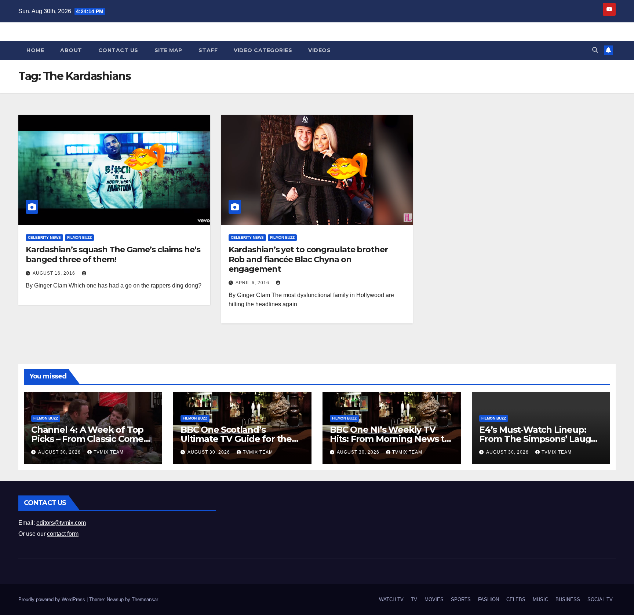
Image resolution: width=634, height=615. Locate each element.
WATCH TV (391, 599)
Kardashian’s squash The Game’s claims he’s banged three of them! (113, 254)
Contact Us (118, 50)
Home (35, 50)
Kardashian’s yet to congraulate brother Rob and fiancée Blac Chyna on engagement (308, 259)
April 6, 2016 (253, 282)
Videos (319, 50)
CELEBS (515, 599)
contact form (63, 534)
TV (414, 599)
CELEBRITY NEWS (44, 237)
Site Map (168, 50)
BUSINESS (567, 599)
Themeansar (145, 599)
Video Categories (263, 50)
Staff (208, 50)
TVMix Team (109, 452)
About (71, 50)
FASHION (488, 599)
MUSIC (540, 599)
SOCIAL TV (600, 599)
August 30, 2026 (60, 452)
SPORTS (461, 599)
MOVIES (434, 599)
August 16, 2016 (55, 273)
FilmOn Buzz (79, 237)
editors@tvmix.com (61, 523)
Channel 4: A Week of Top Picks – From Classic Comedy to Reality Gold (92, 438)
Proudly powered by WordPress (52, 599)
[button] (595, 50)
